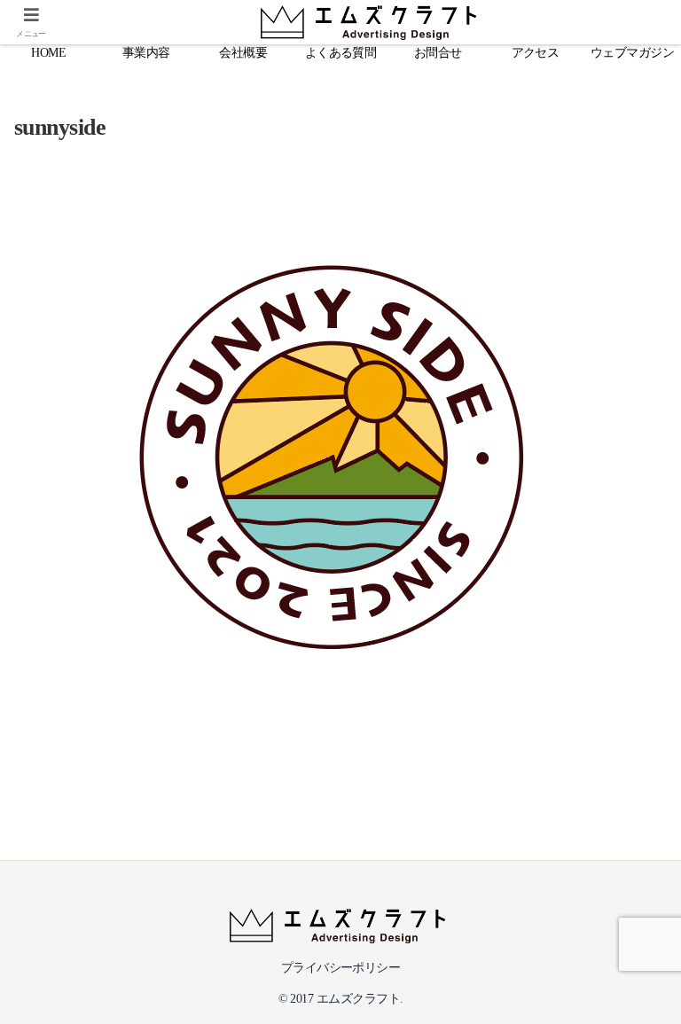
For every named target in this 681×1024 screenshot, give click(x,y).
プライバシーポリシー (341, 967)
